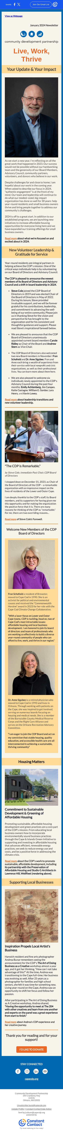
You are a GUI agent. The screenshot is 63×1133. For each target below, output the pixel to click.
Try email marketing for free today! (31, 1128)
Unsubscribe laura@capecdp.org (31, 1105)
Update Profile (17, 1109)
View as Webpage (13, 16)
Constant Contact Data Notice (39, 1109)
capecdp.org (31, 1078)
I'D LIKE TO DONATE (32, 1049)
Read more (11, 238)
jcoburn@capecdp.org (35, 1112)
